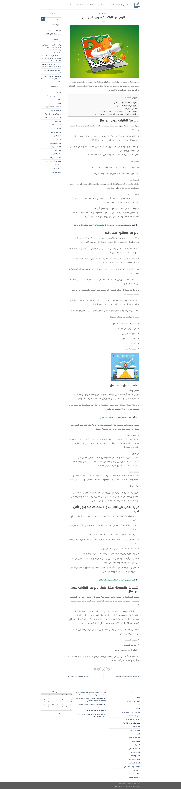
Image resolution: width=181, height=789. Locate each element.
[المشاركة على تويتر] (108, 669)
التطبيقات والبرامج (55, 132)
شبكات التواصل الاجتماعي (53, 161)
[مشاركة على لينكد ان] (95, 669)
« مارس (57, 713)
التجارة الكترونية (56, 124)
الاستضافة (58, 121)
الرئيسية (129, 5)
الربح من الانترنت (121, 5)
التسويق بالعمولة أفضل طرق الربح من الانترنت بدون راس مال (115, 114)
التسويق (111, 5)
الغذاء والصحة (81, 5)
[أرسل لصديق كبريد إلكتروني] (103, 669)
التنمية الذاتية (57, 135)
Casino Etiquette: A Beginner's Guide (51, 71)
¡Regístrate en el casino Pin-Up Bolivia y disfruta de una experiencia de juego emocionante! (51, 49)
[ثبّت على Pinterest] (99, 669)
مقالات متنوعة (103, 14)
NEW (59, 99)
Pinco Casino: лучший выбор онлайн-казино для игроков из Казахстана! (51, 58)
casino (59, 92)
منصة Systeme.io (56, 172)
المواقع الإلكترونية (55, 157)
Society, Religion (56, 110)
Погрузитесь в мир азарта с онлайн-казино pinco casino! (51, 65)
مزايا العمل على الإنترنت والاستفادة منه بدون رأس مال (117, 111)
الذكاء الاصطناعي (55, 143)
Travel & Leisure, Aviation (53, 114)
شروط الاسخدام (127, 784)
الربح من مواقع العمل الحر (127, 105)
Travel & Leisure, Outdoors (52, 117)
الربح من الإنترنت (124, 126)
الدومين (59, 139)
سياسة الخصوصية (136, 784)
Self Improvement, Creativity (52, 106)
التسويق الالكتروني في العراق (79, 676)
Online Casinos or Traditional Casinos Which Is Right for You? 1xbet (51, 78)
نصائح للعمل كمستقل (128, 108)
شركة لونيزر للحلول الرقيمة (53, 30)
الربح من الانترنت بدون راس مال (125, 102)
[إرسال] (43, 19)
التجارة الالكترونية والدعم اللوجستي (126, 676)
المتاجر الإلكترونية (56, 153)
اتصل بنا (72, 5)
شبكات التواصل (102, 5)
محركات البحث (91, 5)
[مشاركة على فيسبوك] (112, 669)
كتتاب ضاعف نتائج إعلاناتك (53, 33)
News (59, 103)
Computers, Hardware (54, 95)
